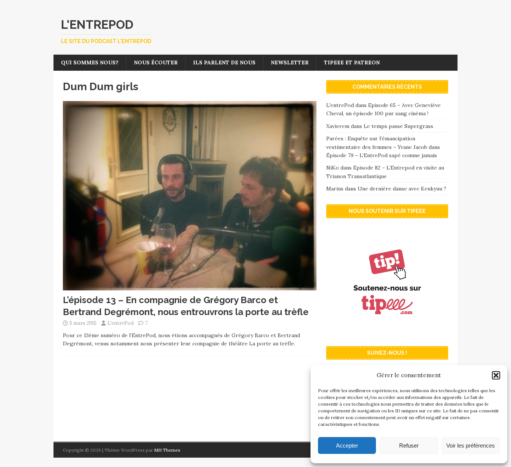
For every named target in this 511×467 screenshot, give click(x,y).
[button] (496, 375)
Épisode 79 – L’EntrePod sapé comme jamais (381, 155)
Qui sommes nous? (90, 62)
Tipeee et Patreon (352, 62)
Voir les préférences (470, 445)
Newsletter (290, 62)
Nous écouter (156, 62)
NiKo (332, 167)
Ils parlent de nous (224, 62)
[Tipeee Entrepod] (387, 332)
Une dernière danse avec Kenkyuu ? (402, 188)
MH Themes (167, 450)
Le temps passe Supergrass (398, 126)
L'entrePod (120, 323)
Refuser (409, 445)
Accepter (347, 445)
